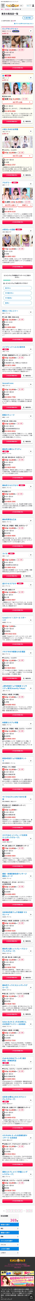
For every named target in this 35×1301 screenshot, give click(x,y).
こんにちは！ (29, 5)
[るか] (25, 88)
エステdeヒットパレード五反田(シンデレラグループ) (14, 836)
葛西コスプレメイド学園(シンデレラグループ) (15, 1173)
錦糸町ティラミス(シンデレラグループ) (15, 986)
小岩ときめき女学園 (10, 129)
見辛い (7, 303)
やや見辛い (8, 298)
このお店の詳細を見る (17, 68)
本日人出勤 (17, 102)
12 (27, 1211)
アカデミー (6, 182)
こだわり (3, 1252)
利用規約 (24, 1264)
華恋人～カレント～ (10, 311)
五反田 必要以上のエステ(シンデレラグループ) (14, 1098)
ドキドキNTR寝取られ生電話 (13, 651)
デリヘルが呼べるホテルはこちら (24, 23)
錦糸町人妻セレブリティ (12, 449)
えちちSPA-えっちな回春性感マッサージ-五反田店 (14, 1136)
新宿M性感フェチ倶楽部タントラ (14, 759)
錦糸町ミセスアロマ (10, 485)
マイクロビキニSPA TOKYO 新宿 (14, 798)
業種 (2, 1236)
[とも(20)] (6, 142)
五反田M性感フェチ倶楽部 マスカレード (14, 913)
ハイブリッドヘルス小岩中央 (13, 347)
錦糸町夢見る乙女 (9, 519)
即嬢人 (25, 205)
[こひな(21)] (25, 142)
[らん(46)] (25, 241)
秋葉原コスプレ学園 (10, 722)
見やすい (8, 288)
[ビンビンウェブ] (2, 9)
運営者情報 (18, 1264)
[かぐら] (6, 88)
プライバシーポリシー (10, 1266)
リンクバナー (20, 1266)
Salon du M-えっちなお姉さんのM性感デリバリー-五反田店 (14, 1023)
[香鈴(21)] (15, 194)
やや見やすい (9, 293)
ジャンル (3, 1244)
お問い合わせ (17, 1267)
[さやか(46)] (6, 241)
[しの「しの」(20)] (6, 42)
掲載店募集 (27, 1266)
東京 (2, 1228)
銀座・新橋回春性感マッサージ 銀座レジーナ (14, 875)
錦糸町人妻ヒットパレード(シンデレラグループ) (15, 949)
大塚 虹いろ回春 (8, 229)
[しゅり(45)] (15, 241)
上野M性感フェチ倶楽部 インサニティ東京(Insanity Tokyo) (14, 687)
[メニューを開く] (3, 5)
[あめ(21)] (15, 142)
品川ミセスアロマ (9, 583)
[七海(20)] (6, 194)
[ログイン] (33, 6)
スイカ (5, 553)
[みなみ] (15, 88)
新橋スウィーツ (8, 415)
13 (31, 1211)
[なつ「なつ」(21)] (25, 42)
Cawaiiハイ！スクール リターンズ (14, 618)
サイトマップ (11, 1264)
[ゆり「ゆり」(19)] (15, 42)
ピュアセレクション (10, 28)
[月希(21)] (25, 194)
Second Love (7, 383)
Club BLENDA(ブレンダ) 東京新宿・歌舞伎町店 (14, 1059)
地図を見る (28, 121)
